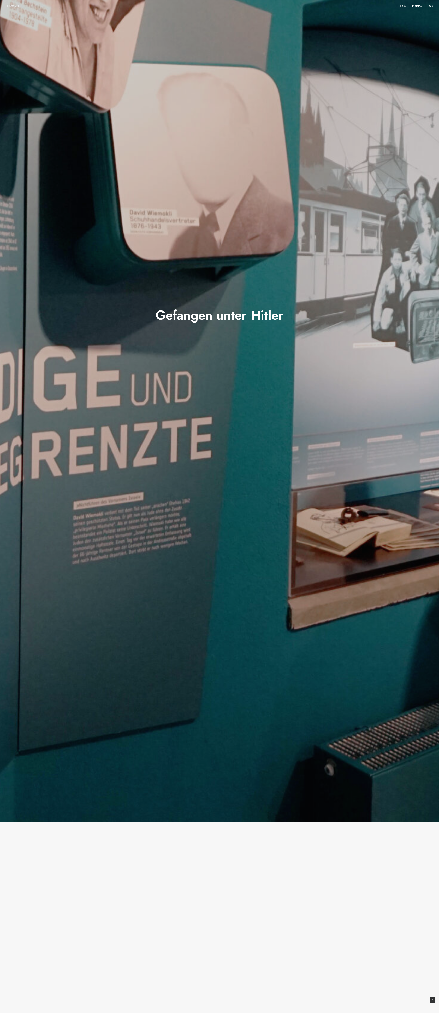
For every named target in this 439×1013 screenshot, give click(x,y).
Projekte (417, 6)
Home (403, 6)
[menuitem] (404, 6)
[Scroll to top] (432, 999)
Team (430, 6)
